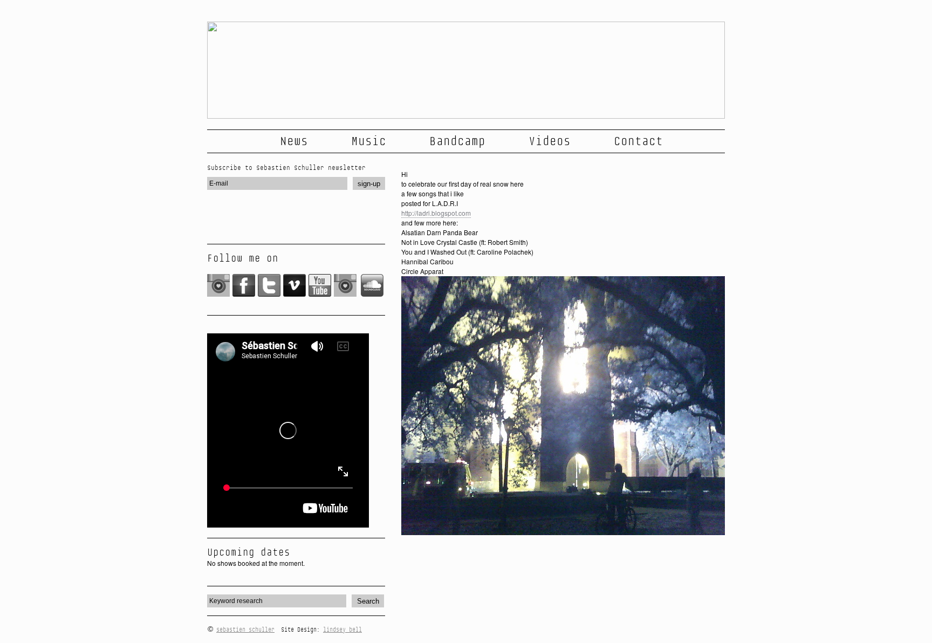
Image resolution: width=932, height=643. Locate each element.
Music (368, 141)
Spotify (345, 285)
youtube (320, 285)
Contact (638, 141)
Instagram (218, 285)
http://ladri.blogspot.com (436, 212)
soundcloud (372, 285)
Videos (550, 141)
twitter (269, 285)
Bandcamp (457, 141)
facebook (244, 285)
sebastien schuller (245, 629)
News (294, 141)
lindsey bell (342, 629)
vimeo (294, 285)
